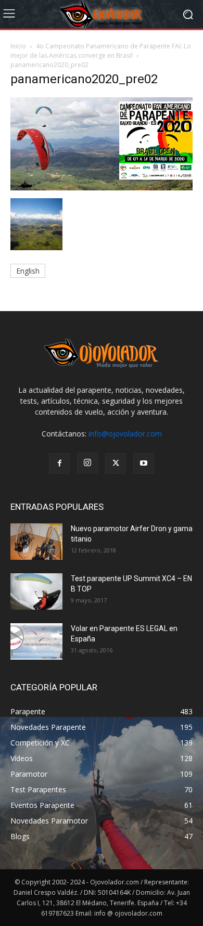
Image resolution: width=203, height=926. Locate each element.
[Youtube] (143, 463)
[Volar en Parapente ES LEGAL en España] (36, 641)
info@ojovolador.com (125, 434)
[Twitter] (115, 463)
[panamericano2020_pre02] (101, 187)
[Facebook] (59, 463)
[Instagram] (87, 463)
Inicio (18, 46)
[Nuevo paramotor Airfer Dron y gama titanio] (36, 541)
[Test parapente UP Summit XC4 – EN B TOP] (36, 591)
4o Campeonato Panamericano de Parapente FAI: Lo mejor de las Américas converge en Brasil (100, 51)
